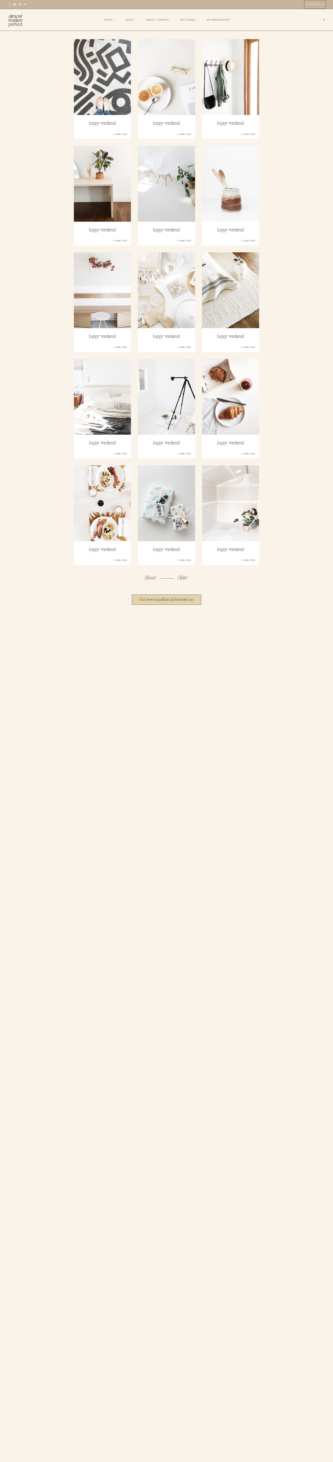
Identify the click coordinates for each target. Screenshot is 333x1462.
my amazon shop (218, 20)
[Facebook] (9, 4)
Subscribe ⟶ (315, 4)
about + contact (157, 20)
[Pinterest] (20, 4)
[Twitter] (25, 4)
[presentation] (102, 77)
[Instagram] (14, 4)
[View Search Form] (326, 20)
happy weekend (102, 123)
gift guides (187, 20)
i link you (120, 134)
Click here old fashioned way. (166, 599)
